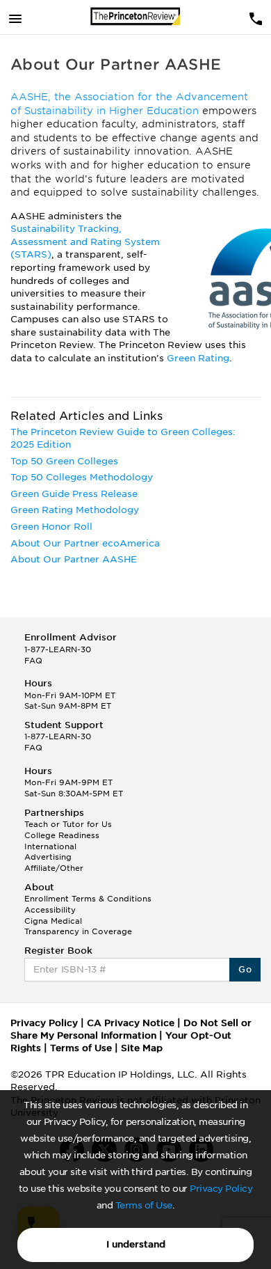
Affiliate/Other (53, 868)
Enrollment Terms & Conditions (87, 899)
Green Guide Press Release (74, 494)
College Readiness (61, 835)
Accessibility (50, 910)
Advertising (48, 857)
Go (245, 969)
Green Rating (198, 358)
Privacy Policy (221, 1188)
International (50, 846)
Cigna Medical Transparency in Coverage (78, 926)
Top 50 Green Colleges (64, 461)
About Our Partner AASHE (73, 559)
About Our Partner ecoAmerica (85, 543)
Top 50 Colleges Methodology (81, 477)
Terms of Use (143, 1205)
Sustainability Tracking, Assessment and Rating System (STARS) (85, 241)
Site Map (142, 1048)
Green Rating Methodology (74, 510)
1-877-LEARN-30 (57, 649)
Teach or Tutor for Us (68, 824)
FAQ (33, 660)
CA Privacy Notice (130, 1023)
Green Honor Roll (51, 526)
